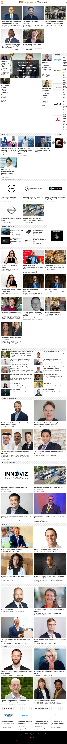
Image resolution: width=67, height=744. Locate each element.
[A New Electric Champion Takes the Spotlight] (11, 210)
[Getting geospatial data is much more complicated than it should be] (50, 627)
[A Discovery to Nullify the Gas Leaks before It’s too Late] (28, 240)
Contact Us (48, 741)
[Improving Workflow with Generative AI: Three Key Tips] (38, 384)
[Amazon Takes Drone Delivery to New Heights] (57, 60)
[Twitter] (31, 737)
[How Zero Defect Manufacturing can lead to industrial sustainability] (11, 304)
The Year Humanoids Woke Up (51, 351)
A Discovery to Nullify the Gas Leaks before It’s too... (39, 239)
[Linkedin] (33, 737)
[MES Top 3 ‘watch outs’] (55, 281)
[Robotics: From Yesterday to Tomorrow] (17, 537)
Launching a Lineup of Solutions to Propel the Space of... (7, 723)
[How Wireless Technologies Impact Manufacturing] (11, 329)
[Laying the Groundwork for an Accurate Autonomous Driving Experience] (5, 240)
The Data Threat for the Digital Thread (44, 700)
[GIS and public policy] (38, 392)
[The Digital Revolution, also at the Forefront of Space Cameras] (38, 362)
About (17, 741)
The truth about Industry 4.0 (50, 374)
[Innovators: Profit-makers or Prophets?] (11, 257)
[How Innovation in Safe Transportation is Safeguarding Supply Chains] (17, 503)
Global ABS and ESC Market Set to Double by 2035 (16, 230)
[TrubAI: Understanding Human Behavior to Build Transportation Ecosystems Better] (26, 141)
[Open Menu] (2, 2)
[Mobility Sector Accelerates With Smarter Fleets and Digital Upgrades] (33, 210)
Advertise (33, 741)
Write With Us (24, 741)
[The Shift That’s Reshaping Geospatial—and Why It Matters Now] (17, 439)
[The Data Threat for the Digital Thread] (50, 688)
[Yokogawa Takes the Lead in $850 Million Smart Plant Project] (57, 70)
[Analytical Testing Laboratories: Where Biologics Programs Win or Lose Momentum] (47, 57)
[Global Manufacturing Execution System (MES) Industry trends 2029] (55, 257)
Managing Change (15, 389)
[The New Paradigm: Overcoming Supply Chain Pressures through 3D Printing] (33, 304)
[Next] (50, 134)
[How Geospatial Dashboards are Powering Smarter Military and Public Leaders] (17, 410)
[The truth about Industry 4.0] (38, 377)
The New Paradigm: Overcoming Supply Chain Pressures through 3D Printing (33, 314)
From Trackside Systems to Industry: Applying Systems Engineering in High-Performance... (11, 46)
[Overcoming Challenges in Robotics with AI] (50, 537)
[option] (59, 143)
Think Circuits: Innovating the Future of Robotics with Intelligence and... (42, 150)
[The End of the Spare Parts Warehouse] (33, 13)
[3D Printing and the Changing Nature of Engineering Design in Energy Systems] (47, 83)
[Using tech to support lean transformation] (33, 281)
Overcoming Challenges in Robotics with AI (46, 549)
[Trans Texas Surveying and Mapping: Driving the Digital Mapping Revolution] (8, 141)
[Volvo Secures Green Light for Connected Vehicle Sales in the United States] (11, 189)
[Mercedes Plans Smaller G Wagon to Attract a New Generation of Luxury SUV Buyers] (33, 189)
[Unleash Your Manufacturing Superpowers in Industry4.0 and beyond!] (50, 659)
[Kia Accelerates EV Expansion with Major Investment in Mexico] (57, 104)
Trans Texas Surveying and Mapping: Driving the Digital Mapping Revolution (8, 150)
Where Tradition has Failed (52, 312)
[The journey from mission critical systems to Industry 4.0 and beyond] (5, 384)
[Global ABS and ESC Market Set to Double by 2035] (5, 231)
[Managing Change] (5, 392)
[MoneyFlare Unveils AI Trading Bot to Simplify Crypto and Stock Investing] (55, 189)
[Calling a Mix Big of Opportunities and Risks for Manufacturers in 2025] (58, 715)
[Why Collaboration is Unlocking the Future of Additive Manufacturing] (55, 13)
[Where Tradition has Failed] (55, 304)
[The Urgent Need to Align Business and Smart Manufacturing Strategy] (38, 369)
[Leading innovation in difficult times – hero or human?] (11, 281)
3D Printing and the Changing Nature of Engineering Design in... (46, 92)
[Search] (66, 2)
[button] (13, 65)
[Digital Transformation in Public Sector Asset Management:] (33, 36)
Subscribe (40, 741)
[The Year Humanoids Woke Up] (38, 354)
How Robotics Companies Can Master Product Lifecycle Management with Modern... (20, 361)
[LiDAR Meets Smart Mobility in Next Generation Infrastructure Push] (17, 475)
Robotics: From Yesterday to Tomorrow (11, 549)
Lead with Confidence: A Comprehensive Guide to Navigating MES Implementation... (33, 267)
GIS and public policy (48, 389)
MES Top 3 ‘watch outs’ (51, 289)
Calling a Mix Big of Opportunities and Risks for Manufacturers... (57, 723)
